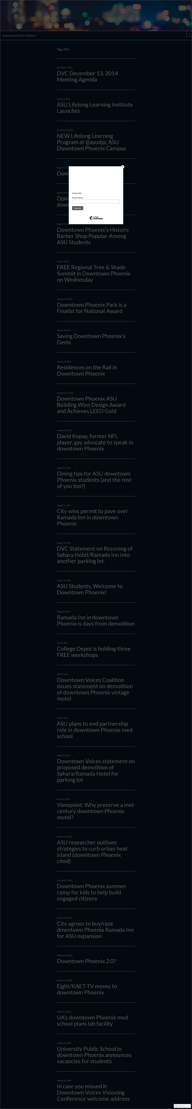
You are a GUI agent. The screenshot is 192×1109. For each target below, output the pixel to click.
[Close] (122, 167)
